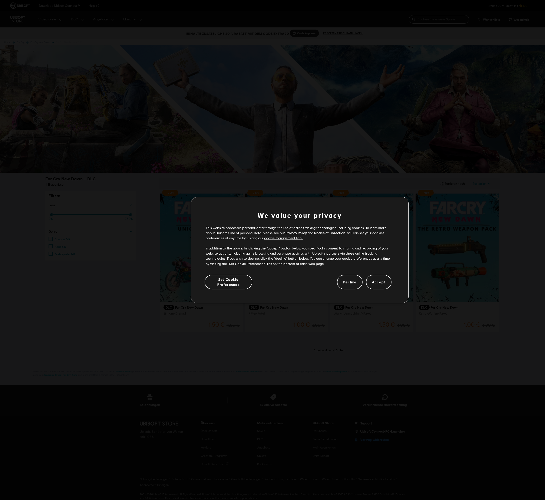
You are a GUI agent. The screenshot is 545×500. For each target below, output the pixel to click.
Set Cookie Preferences (228, 281)
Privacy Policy (296, 233)
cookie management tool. (283, 238)
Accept (379, 282)
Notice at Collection (329, 233)
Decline (350, 282)
